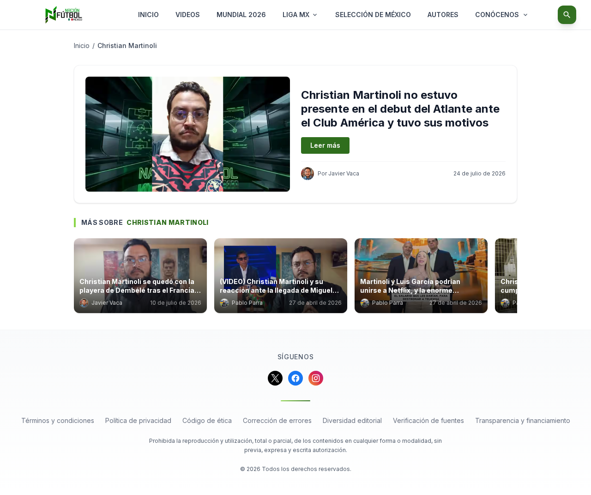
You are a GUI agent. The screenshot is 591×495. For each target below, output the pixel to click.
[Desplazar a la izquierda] (76, 278)
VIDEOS (187, 14)
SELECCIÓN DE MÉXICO (373, 14)
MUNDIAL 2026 (241, 14)
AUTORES (443, 14)
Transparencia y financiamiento (522, 420)
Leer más (325, 145)
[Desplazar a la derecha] (514, 278)
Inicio (82, 45)
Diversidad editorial (352, 420)
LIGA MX (296, 14)
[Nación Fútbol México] (64, 15)
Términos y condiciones (57, 420)
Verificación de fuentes (428, 420)
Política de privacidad (138, 420)
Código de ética (207, 420)
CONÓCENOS (497, 14)
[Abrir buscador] (567, 15)
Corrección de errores (277, 420)
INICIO (148, 14)
